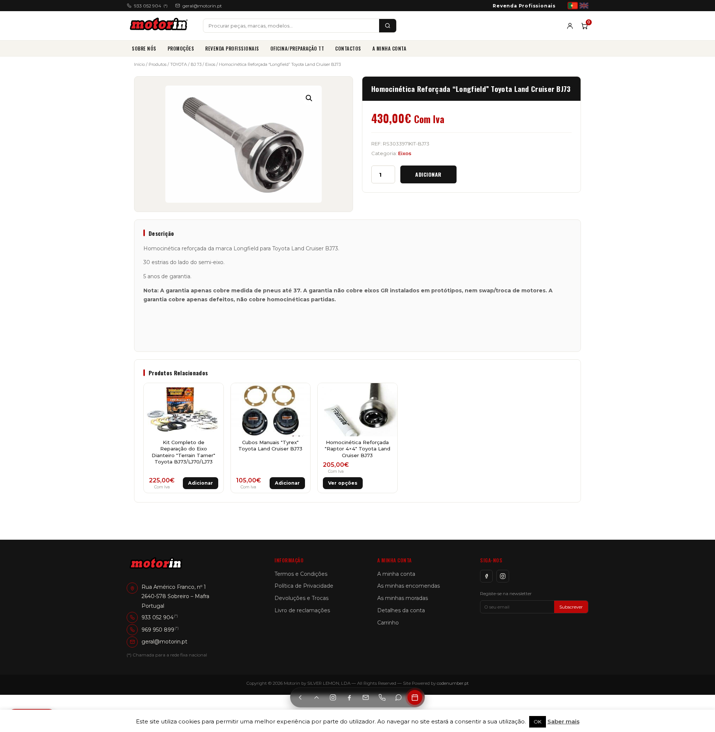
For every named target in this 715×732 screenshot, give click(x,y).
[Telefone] (382, 697)
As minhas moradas (402, 598)
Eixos (210, 64)
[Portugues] (572, 6)
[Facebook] (486, 576)
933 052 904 (151, 6)
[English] (583, 6)
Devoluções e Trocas (301, 598)
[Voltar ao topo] (316, 697)
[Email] (365, 697)
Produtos (157, 64)
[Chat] (398, 697)
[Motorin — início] (160, 25)
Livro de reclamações (302, 610)
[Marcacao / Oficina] (414, 697)
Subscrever (571, 607)
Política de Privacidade (303, 585)
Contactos (348, 48)
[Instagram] (502, 576)
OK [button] (537, 722)
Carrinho (388, 622)
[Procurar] (387, 25)
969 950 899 (158, 629)
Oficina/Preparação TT (297, 48)
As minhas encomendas (408, 585)
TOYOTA (178, 64)
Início (139, 64)
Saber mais (563, 721)
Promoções (181, 48)
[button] (309, 98)
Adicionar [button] (200, 483)
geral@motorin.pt (202, 6)
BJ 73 (196, 64)
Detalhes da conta (401, 610)
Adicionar (428, 174)
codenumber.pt (453, 683)
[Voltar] (300, 697)
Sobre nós (144, 48)
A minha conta (389, 48)
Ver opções (343, 483)
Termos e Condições (300, 574)
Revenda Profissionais (524, 6)
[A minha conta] (570, 26)
